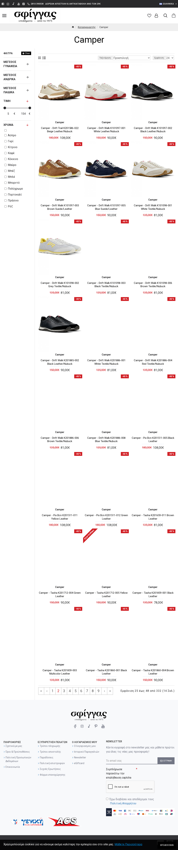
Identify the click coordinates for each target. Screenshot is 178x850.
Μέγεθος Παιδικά (9, 90)
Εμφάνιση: (159, 58)
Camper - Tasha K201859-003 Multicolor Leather (60, 672)
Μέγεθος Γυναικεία (10, 64)
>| (110, 691)
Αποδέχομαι (167, 845)
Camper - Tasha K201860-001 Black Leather (106, 672)
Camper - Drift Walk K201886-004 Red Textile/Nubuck (153, 362)
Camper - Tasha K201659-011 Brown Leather (153, 517)
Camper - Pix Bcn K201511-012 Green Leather (106, 517)
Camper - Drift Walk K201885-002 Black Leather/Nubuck (60, 362)
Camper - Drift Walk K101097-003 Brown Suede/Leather (60, 207)
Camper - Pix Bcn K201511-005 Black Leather (153, 439)
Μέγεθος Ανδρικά (9, 77)
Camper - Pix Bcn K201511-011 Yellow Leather (60, 517)
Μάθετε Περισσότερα (128, 844)
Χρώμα (8, 125)
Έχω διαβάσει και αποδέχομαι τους (132, 801)
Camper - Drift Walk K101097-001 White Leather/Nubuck (106, 130)
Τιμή (6, 101)
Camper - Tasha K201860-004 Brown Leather (153, 672)
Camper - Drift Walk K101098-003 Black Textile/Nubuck (106, 284)
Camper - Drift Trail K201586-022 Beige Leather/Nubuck (60, 130)
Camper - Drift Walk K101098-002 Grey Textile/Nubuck (60, 284)
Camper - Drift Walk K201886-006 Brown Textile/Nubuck (60, 439)
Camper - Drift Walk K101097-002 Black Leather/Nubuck (153, 130)
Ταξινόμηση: (105, 58)
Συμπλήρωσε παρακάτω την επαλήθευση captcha (118, 773)
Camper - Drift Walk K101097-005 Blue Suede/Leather (106, 207)
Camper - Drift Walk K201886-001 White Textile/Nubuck (106, 362)
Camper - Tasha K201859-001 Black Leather (152, 594)
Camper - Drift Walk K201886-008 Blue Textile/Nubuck (106, 439)
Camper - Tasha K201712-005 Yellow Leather (106, 594)
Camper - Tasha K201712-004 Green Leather (60, 594)
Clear (27, 53)
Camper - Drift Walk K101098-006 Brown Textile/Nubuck (153, 284)
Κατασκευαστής (87, 27)
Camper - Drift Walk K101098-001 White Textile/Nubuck (153, 207)
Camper (59, 122)
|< (41, 691)
